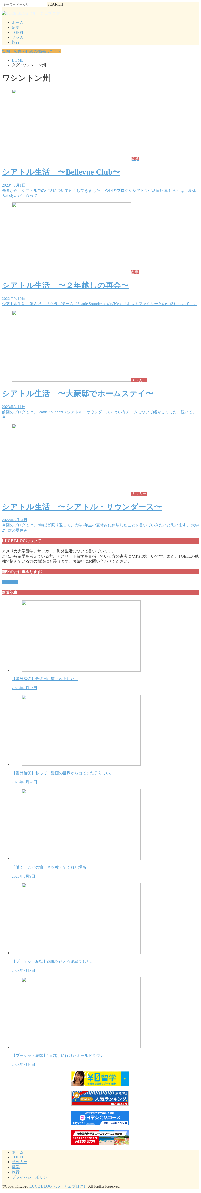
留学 (16, 28)
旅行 (16, 42)
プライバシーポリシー (31, 1177)
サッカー (19, 37)
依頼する (10, 582)
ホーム (18, 22)
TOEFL (18, 32)
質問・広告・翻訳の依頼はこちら (31, 51)
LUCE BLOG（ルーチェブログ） (58, 1186)
